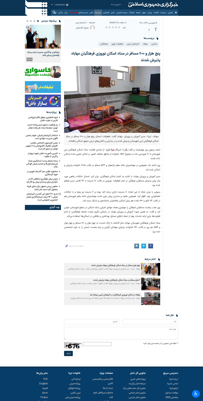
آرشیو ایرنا (174, 388)
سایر (55, 12)
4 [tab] (27, 21)
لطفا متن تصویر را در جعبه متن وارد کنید (160, 343)
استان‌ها (98, 12)
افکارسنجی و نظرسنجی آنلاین (102, 381)
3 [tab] (31, 21)
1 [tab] (38, 21)
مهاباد (145, 44)
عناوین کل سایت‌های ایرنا (134, 388)
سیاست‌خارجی (121, 12)
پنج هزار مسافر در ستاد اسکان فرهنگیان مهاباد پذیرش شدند (115, 265)
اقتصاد (156, 12)
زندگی (60, 12)
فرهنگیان (104, 44)
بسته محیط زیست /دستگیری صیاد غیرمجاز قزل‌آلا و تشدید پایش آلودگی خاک (42, 164)
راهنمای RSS (172, 397)
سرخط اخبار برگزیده (137, 384)
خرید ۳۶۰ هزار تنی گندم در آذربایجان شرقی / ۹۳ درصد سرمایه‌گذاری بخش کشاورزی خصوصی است (42, 197)
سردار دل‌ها (108, 388)
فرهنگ (131, 12)
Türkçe (44, 397)
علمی (113, 12)
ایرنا (152, 5)
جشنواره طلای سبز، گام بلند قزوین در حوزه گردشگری (42, 173)
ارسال (68, 353)
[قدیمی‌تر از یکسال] (150, 269)
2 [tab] (34, 21)
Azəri (45, 393)
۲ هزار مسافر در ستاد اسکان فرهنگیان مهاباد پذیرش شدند (116, 280)
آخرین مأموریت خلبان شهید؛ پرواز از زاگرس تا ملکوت (43, 155)
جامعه (138, 12)
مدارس (154, 44)
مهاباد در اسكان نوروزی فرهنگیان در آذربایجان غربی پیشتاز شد (115, 295)
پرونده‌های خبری (138, 379)
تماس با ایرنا (172, 384)
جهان (144, 12)
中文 (45, 379)
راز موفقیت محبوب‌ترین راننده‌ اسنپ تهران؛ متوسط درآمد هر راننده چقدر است (42, 128)
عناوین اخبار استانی (137, 393)
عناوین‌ (170, 12)
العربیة (45, 388)
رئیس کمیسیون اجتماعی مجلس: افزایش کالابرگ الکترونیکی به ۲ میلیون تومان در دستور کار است (42, 146)
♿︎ (196, 393)
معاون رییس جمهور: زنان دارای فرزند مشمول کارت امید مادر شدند (42, 188)
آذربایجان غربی (81, 22)
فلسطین (106, 12)
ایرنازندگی (75, 379)
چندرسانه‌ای (83, 12)
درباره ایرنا (173, 379)
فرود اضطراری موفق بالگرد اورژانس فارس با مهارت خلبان (43, 119)
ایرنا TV (72, 12)
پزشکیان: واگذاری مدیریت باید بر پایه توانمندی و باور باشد (43, 54)
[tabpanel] (43, 44)
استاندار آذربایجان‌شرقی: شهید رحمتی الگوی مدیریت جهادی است (42, 137)
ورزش (149, 12)
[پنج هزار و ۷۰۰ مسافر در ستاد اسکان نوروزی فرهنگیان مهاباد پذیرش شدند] (112, 99)
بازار (66, 12)
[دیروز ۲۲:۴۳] (43, 37)
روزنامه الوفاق (74, 388)
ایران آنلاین (75, 393)
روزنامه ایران (74, 384)
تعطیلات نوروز (117, 44)
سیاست (163, 12)
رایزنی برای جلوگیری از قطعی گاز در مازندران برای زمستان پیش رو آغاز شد (42, 180)
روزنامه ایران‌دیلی (72, 397)
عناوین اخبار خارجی (137, 397)
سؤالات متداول (171, 393)
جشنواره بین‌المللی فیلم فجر (103, 395)
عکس (91, 12)
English (43, 384)
